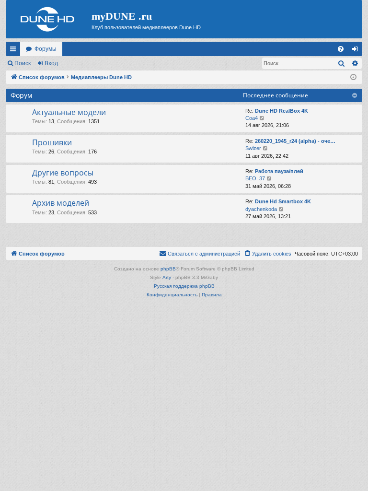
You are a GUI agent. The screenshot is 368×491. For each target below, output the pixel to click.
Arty (166, 277)
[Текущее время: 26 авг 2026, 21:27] (353, 77)
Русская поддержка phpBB (184, 286)
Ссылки (15, 51)
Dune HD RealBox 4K (281, 111)
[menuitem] (341, 49)
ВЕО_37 (255, 178)
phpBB (168, 268)
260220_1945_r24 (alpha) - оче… (295, 141)
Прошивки (52, 142)
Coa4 (251, 118)
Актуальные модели (69, 112)
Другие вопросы (62, 172)
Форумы (45, 49)
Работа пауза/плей (279, 171)
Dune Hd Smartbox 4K (283, 201)
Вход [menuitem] (357, 51)
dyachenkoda (261, 209)
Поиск (22, 63)
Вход (51, 63)
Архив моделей (60, 203)
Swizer (253, 148)
